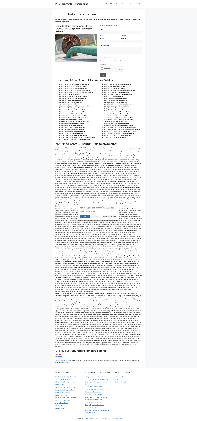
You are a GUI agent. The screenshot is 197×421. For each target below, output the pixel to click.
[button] (116, 203)
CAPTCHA (103, 64)
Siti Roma (101, 418)
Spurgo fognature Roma (62, 379)
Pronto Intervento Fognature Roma (71, 4)
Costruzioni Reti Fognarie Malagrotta (96, 379)
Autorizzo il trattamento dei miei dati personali (113, 61)
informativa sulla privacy (111, 58)
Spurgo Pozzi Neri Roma (62, 400)
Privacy (117, 379)
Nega (96, 216)
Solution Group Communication (113, 418)
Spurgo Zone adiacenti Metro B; (95, 389)
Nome (101, 35)
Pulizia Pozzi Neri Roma (62, 392)
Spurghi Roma (59, 405)
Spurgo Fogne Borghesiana (93, 402)
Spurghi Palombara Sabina (63, 360)
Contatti (138, 4)
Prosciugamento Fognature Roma (65, 397)
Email (102, 38)
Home (101, 4)
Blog (131, 4)
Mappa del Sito (119, 377)
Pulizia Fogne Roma (61, 395)
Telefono (124, 38)
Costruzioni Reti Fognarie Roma (65, 387)
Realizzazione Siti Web (92, 418)
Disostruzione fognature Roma (64, 382)
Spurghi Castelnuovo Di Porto (94, 394)
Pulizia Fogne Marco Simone (94, 386)
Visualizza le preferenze (109, 216)
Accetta (85, 216)
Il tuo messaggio (105, 45)
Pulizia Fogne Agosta (91, 407)
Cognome (123, 35)
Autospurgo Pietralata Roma (94, 399)
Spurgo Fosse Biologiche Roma (64, 390)
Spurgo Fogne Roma (61, 403)
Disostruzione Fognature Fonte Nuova (96, 397)
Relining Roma (59, 384)
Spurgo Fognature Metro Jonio (94, 405)
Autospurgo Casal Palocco (93, 392)
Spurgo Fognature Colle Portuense (95, 377)
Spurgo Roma (59, 408)
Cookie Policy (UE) (120, 382)
